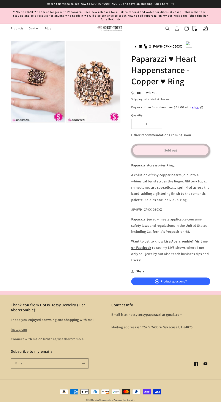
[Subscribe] (83, 363)
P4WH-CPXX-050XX (167, 46)
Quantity (136, 115)
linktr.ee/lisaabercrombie (63, 339)
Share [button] (140, 271)
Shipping (136, 99)
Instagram (19, 329)
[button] (167, 28)
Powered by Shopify (124, 400)
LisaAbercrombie (104, 400)
